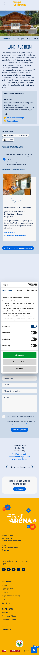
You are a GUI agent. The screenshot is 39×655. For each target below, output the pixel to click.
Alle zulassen (19, 355)
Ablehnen (19, 369)
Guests (10, 140)
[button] (13, 200)
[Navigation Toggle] (34, 3)
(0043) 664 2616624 (19, 454)
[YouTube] (18, 569)
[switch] (34, 332)
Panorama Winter (9, 616)
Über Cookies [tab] (32, 290)
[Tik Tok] (13, 569)
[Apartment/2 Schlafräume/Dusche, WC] (17, 184)
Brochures (6, 612)
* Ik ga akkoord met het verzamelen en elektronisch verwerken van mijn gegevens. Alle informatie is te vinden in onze (21, 420)
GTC (3, 599)
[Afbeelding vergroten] (19, 23)
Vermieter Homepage (15, 117)
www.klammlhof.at (19, 459)
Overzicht (6, 38)
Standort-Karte (13, 121)
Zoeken (4, 3)
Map (28, 38)
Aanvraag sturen (19, 430)
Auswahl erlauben (19, 362)
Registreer (19, 489)
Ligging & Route (8, 589)
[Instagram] (4, 569)
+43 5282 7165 (7, 538)
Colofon (5, 592)
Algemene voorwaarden (20, 424)
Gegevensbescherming (11, 596)
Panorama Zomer (9, 620)
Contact (5, 585)
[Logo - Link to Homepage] (19, 3)
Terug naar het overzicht (20, 467)
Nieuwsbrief (6, 629)
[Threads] (23, 569)
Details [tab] (19, 290)
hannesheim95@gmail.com (19, 456)
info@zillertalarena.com (11, 541)
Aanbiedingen (18, 38)
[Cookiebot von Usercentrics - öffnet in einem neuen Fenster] (28, 284)
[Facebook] (9, 569)
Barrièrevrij (6, 603)
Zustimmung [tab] (7, 290)
